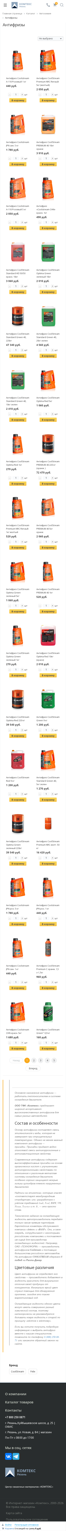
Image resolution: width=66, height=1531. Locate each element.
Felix (32, 1371)
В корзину (18, 100)
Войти (8, 1524)
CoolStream (17, 1371)
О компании (15, 1394)
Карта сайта (14, 1513)
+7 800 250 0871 (15, 1417)
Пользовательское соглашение (27, 1519)
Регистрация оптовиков (26, 1524)
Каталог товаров (19, 1402)
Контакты (13, 1410)
